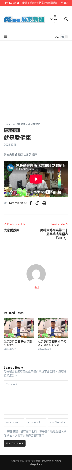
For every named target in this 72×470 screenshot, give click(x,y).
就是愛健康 (19, 124)
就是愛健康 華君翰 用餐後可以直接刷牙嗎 (52, 343)
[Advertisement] (36, 79)
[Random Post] (57, 36)
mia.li (36, 287)
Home (7, 124)
